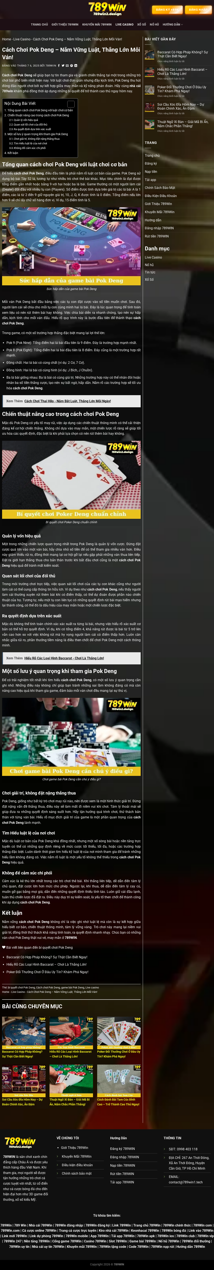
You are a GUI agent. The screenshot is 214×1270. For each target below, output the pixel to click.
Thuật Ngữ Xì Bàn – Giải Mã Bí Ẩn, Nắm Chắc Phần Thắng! (182, 124)
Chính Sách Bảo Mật (160, 188)
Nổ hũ (154, 24)
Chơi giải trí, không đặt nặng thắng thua (37, 138)
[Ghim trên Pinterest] (71, 65)
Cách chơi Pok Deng (48, 987)
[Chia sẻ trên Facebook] (58, 65)
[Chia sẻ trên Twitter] (63, 65)
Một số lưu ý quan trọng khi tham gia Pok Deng (38, 134)
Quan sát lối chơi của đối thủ (30, 124)
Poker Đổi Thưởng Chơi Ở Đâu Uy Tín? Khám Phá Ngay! (47, 972)
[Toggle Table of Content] (69, 104)
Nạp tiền (151, 172)
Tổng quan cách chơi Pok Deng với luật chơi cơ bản (41, 110)
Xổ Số (141, 24)
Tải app (150, 180)
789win (51, 65)
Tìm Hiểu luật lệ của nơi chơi (30, 143)
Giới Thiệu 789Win (65, 24)
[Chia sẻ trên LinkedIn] (75, 65)
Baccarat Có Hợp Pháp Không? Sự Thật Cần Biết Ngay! (46, 957)
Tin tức (150, 272)
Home (6, 39)
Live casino (92, 987)
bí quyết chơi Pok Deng (21, 987)
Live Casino (125, 24)
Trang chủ (39, 24)
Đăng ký (151, 163)
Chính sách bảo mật (77, 1173)
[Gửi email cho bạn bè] (67, 65)
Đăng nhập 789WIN (159, 228)
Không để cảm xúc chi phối (30, 148)
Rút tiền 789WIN (157, 236)
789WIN (9, 1157)
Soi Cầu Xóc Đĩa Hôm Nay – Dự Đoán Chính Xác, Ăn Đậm (180, 106)
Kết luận (13, 153)
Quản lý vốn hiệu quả (26, 120)
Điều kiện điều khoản (77, 1165)
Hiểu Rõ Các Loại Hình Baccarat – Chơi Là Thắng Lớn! (46, 964)
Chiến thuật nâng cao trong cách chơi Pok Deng (38, 115)
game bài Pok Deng (72, 987)
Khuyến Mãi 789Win (97, 24)
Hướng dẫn (171, 24)
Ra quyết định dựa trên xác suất (32, 129)
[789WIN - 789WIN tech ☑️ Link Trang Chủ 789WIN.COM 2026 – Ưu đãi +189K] (107, 9)
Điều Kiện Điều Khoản (161, 196)
